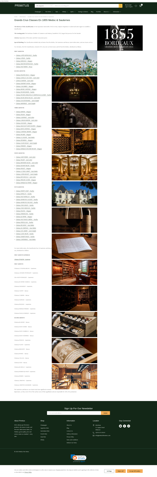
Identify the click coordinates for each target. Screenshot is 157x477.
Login (126, 6)
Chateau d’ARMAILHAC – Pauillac (24, 214)
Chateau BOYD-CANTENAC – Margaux (26, 129)
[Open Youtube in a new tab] (120, 426)
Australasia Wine (44, 431)
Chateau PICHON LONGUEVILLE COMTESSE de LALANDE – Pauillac (33, 95)
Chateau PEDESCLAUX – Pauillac (24, 222)
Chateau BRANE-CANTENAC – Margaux (26, 89)
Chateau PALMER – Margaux (23, 134)
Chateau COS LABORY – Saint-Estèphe (26, 231)
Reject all (120, 471)
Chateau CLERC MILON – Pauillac (25, 234)
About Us (106, 11)
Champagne (38, 11)
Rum (57, 11)
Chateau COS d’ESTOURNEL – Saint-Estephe (27, 100)
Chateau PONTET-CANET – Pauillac (25, 191)
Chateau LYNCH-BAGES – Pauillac (25, 205)
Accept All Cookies (134, 471)
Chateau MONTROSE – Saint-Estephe (25, 103)
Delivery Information (72, 434)
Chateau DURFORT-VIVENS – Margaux (26, 83)
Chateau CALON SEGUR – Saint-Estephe (26, 143)
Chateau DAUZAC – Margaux (23, 211)
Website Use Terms (72, 442)
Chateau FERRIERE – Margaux (24, 146)
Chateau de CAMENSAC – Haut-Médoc (26, 228)
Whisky (64, 11)
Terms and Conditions (72, 440)
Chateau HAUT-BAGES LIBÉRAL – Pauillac (27, 219)
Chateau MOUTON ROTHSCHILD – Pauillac (27, 64)
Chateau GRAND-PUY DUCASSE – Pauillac (27, 202)
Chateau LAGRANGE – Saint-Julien (25, 117)
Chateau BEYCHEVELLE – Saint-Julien (26, 177)
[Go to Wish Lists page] (136, 6)
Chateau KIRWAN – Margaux (23, 112)
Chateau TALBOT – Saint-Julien (24, 160)
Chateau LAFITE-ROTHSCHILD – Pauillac (26, 55)
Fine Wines (48, 11)
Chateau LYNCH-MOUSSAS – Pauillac (25, 208)
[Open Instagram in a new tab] (128, 426)
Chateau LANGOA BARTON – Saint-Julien (26, 120)
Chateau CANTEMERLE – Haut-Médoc (26, 239)
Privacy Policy (70, 437)
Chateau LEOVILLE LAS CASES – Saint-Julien (27, 78)
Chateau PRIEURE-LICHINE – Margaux (26, 180)
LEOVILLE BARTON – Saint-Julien (24, 80)
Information (116, 11)
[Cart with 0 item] (140, 6)
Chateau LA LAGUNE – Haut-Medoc (25, 137)
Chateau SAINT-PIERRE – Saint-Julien (25, 157)
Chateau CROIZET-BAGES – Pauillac (25, 236)
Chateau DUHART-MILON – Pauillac (25, 165)
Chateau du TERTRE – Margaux (24, 216)
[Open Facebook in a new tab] (124, 426)
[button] (78, 458)
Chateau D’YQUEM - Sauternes (22, 259)
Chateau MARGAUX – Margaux (24, 61)
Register (131, 6)
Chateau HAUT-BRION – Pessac (24, 67)
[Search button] (120, 6)
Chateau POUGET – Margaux (23, 168)
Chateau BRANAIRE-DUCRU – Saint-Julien (27, 163)
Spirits (72, 11)
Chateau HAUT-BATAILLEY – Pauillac (25, 196)
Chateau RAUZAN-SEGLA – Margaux (25, 75)
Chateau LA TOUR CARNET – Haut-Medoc (27, 171)
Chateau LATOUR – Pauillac (23, 58)
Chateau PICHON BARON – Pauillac (25, 92)
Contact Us (70, 431)
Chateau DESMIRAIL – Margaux (24, 140)
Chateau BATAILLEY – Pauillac (24, 194)
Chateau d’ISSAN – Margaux (23, 114)
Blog (68, 428)
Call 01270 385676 (100, 432)
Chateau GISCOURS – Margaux (24, 123)
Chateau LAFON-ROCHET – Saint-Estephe (26, 174)
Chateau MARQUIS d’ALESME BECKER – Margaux (29, 149)
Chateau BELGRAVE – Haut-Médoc (25, 225)
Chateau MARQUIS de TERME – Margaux (26, 183)
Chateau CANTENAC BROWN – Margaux (26, 131)
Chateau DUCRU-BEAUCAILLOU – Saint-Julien (28, 98)
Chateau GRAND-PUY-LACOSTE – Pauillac (27, 199)
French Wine (43, 434)
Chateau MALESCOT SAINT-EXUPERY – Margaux (28, 126)
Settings (109, 471)
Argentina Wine (44, 428)
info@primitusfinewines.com (102, 435)
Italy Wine (43, 437)
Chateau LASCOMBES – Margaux (24, 86)
